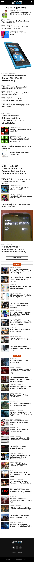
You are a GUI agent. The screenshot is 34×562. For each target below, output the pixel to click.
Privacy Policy (17, 552)
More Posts (17, 258)
